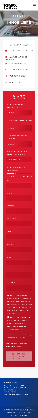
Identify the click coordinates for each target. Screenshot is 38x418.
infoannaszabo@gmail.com (19, 394)
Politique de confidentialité (16, 343)
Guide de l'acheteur (17, 76)
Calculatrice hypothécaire (20, 51)
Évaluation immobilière (19, 70)
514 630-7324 (12, 390)
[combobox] (19, 112)
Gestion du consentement (23, 412)
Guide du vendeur (16, 82)
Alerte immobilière (17, 63)
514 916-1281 (12, 392)
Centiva (23, 415)
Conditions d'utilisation (14, 346)
